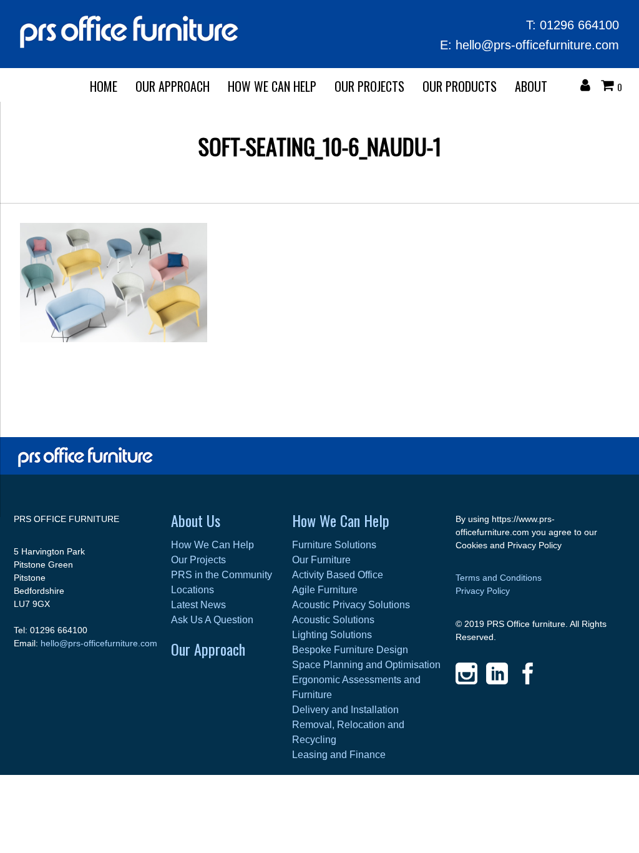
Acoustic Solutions (333, 619)
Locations (192, 589)
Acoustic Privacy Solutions (351, 604)
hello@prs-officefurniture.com (537, 45)
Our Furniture (321, 560)
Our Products (459, 86)
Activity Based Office (337, 574)
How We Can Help (272, 86)
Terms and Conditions (499, 578)
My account (588, 86)
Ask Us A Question (212, 619)
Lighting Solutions (332, 634)
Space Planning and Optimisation (366, 664)
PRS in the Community (221, 574)
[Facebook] (528, 673)
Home (103, 86)
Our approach (172, 86)
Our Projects (369, 86)
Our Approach (208, 649)
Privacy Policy (483, 591)
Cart (610, 86)
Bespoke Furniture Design (350, 649)
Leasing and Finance (339, 754)
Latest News (198, 604)
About (531, 86)
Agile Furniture (325, 589)
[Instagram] (466, 673)
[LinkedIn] (497, 673)
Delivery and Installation (345, 709)
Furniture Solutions (334, 545)
